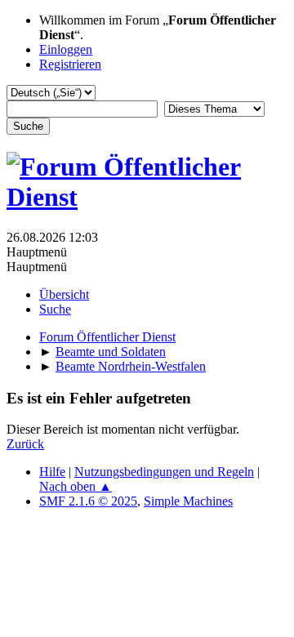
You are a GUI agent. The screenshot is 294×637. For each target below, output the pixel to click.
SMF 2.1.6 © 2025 (88, 501)
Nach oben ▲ (75, 486)
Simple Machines (188, 501)
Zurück (25, 444)
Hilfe (52, 472)
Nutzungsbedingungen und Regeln (164, 472)
